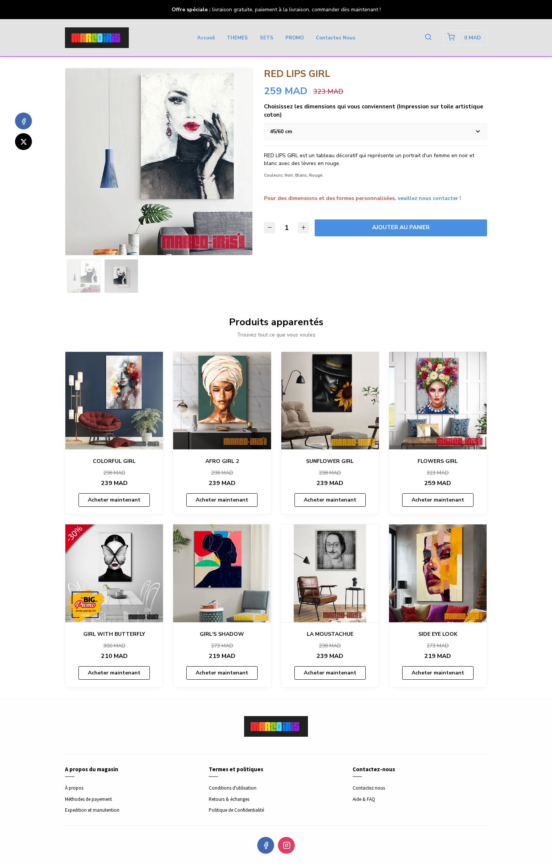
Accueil (206, 38)
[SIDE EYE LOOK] (438, 573)
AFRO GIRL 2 (222, 461)
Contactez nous (335, 38)
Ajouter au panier (401, 227)
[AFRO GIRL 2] (222, 400)
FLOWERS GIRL (438, 461)
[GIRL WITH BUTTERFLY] (114, 573)
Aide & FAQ (364, 799)
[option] (158, 161)
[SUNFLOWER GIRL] (330, 400)
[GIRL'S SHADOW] (222, 573)
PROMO (294, 38)
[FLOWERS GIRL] (438, 400)
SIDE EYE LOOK (437, 634)
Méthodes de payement (88, 799)
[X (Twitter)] (23, 141)
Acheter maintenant (114, 499)
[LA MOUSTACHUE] (330, 573)
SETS (266, 38)
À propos (74, 788)
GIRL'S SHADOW (222, 634)
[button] (428, 37)
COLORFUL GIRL (114, 461)
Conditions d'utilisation (232, 788)
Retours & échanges (229, 799)
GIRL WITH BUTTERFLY (114, 634)
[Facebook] (23, 121)
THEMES (237, 38)
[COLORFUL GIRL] (114, 400)
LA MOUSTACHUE (330, 634)
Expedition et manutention (92, 810)
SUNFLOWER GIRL (330, 461)
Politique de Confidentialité (236, 810)
